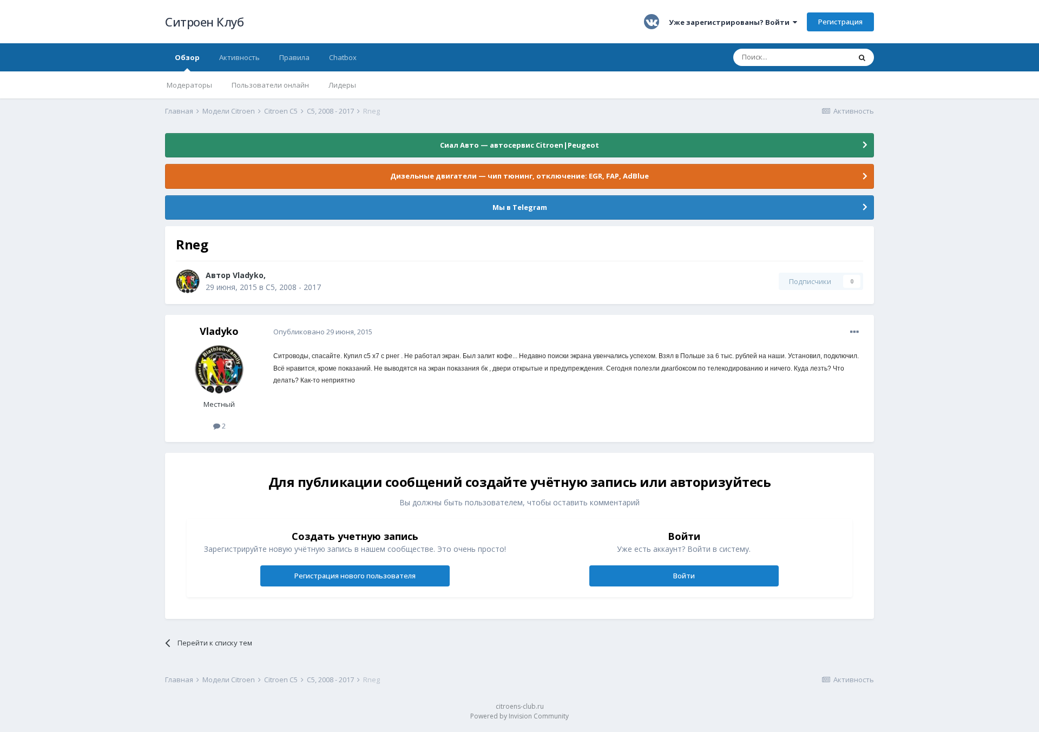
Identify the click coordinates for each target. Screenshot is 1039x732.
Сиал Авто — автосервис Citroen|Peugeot (519, 145)
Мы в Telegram (519, 207)
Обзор (187, 57)
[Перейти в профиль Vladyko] (188, 281)
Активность (239, 57)
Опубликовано (322, 332)
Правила (294, 57)
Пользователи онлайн (270, 85)
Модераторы (189, 85)
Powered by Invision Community (519, 716)
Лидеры (342, 85)
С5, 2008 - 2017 (293, 287)
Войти (684, 576)
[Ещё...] (854, 332)
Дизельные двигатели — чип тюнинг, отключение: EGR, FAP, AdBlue (519, 176)
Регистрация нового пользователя (355, 576)
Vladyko (248, 275)
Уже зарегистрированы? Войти (731, 22)
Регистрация (840, 22)
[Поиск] (862, 57)
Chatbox (343, 57)
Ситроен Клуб (204, 22)
